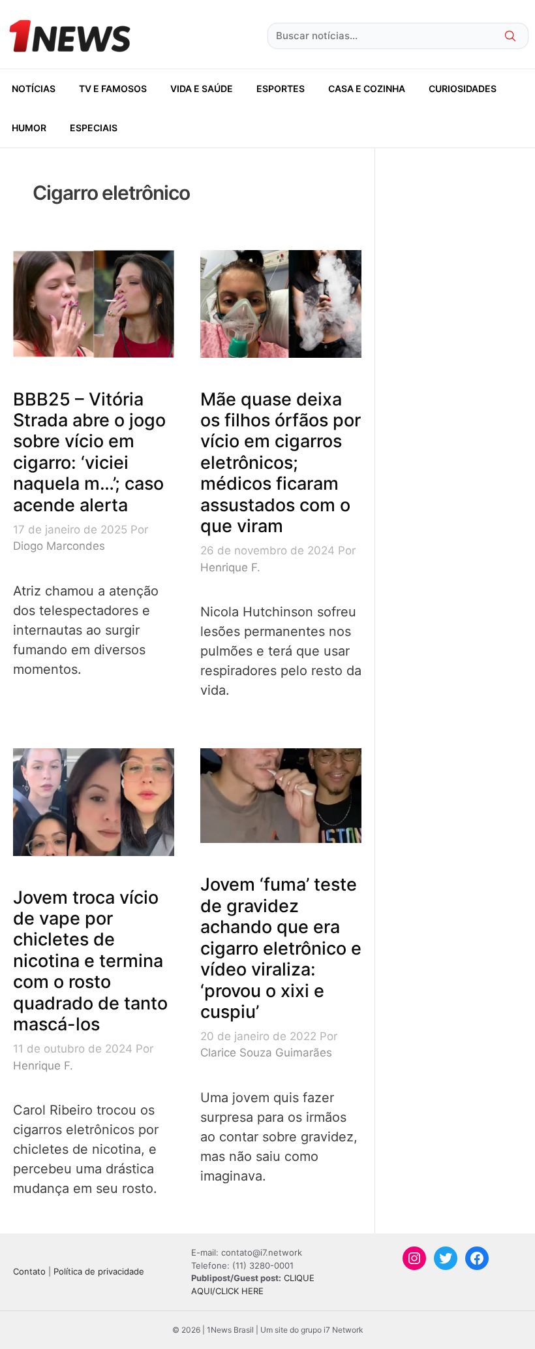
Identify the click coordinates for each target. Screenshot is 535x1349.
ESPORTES (280, 88)
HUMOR (29, 127)
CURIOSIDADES (463, 88)
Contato (29, 1271)
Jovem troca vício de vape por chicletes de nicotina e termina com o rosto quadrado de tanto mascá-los (90, 961)
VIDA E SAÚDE (201, 88)
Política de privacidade (99, 1271)
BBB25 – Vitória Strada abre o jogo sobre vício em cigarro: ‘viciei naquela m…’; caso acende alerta (89, 452)
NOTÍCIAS (33, 88)
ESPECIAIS (93, 127)
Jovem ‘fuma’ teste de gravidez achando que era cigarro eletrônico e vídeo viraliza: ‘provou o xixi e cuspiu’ (280, 948)
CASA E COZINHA (366, 88)
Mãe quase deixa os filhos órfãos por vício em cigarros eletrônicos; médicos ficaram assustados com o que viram (280, 463)
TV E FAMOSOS (113, 88)
